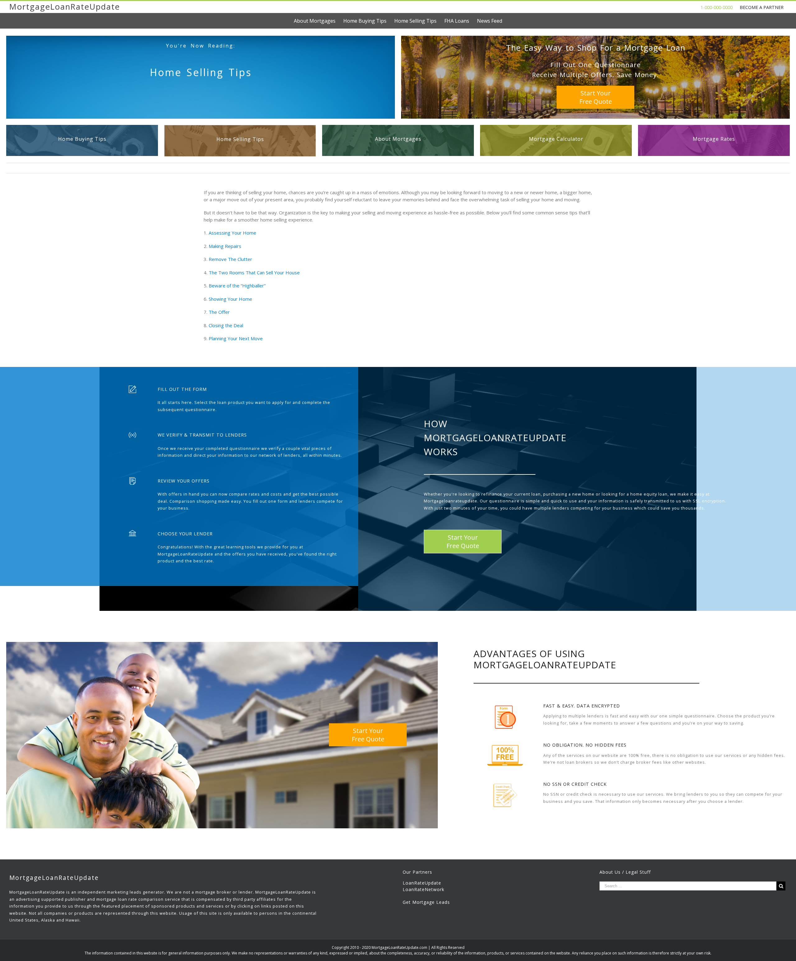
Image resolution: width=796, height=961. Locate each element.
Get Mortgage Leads (426, 902)
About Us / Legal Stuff (625, 872)
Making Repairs (224, 246)
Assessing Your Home (231, 233)
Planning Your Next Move (235, 338)
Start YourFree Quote (595, 97)
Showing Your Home (229, 299)
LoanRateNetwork (423, 889)
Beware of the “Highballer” (236, 285)
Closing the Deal (225, 325)
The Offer (218, 312)
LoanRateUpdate (422, 883)
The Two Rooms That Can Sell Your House (253, 272)
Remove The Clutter (229, 259)
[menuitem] (318, 21)
